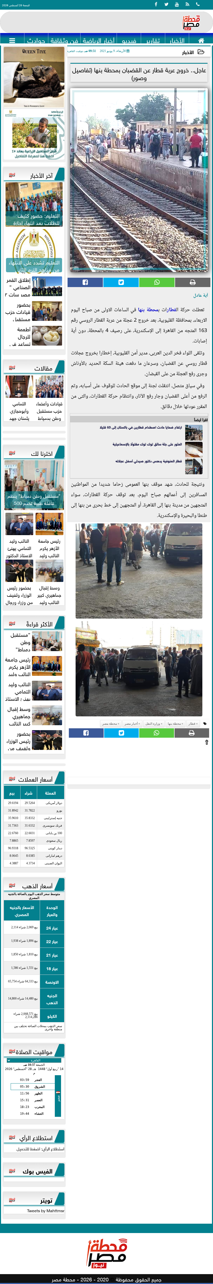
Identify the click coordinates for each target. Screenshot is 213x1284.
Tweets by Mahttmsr (45, 1210)
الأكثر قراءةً (39, 623)
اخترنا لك (41, 452)
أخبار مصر (131, 723)
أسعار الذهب (37, 885)
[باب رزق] (34, 134)
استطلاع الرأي (35, 1137)
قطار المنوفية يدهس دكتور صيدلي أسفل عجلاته (149, 461)
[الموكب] (34, 77)
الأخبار (188, 51)
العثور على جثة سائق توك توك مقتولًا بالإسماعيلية (147, 444)
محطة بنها (148, 310)
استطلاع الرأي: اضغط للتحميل (40, 1148)
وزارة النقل (152, 723)
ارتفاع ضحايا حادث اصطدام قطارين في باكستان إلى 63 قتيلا (141, 427)
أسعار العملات (35, 778)
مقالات (43, 367)
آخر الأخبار (41, 174)
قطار (171, 310)
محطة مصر (109, 723)
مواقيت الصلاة (34, 1050)
